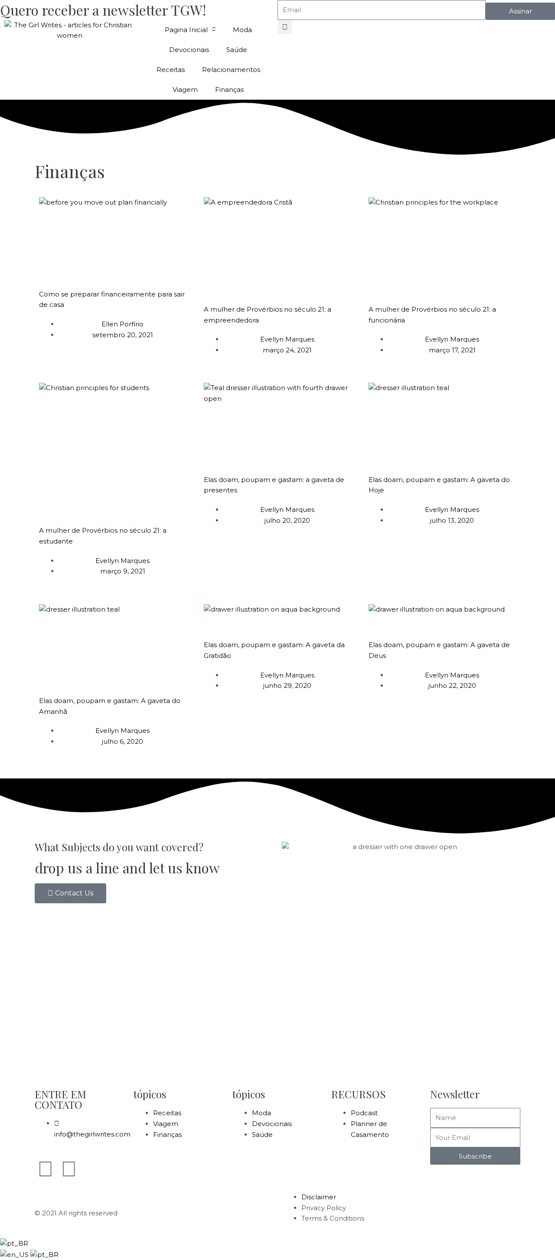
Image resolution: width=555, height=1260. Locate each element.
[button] (285, 27)
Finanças (229, 89)
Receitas (171, 69)
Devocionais (189, 50)
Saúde (236, 50)
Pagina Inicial (186, 30)
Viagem (185, 89)
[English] (15, 1254)
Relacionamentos (231, 69)
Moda (242, 30)
